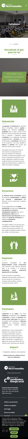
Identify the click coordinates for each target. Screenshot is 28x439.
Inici (11, 44)
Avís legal (7, 409)
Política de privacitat (11, 402)
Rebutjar (14, 436)
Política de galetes (10, 405)
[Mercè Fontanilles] (11, 5)
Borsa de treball (9, 412)
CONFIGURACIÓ (14, 428)
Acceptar (14, 432)
